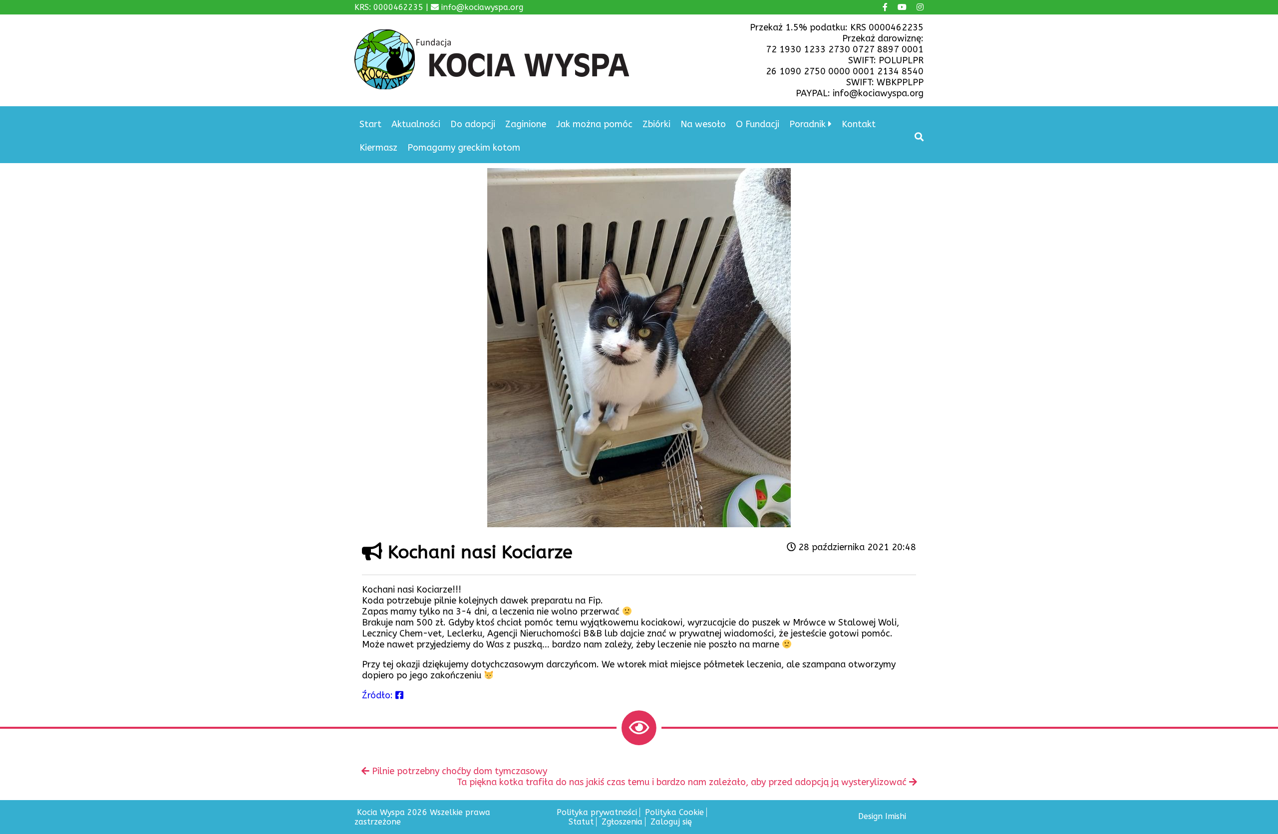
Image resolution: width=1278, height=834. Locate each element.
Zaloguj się (671, 822)
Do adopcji (472, 124)
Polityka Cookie (674, 812)
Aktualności (415, 124)
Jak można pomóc (594, 124)
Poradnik (807, 124)
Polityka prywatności (597, 812)
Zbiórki (656, 124)
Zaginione (525, 124)
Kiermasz (378, 147)
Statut (581, 822)
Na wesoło (703, 124)
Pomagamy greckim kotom (463, 147)
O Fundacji (757, 124)
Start (370, 124)
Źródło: (378, 695)
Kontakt (859, 124)
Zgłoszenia (622, 822)
